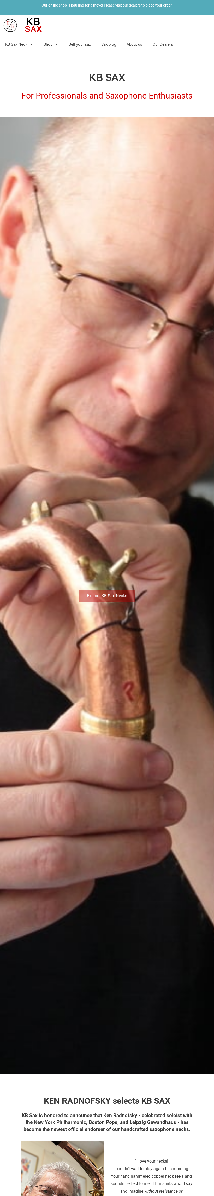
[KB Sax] (24, 25)
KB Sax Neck (16, 44)
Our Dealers (163, 44)
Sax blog (108, 44)
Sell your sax (80, 44)
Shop (48, 44)
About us (134, 44)
